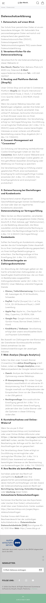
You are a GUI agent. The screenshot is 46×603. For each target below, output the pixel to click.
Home (3, 7)
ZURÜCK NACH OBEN (23, 600)
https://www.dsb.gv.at (30, 528)
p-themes (33, 589)
